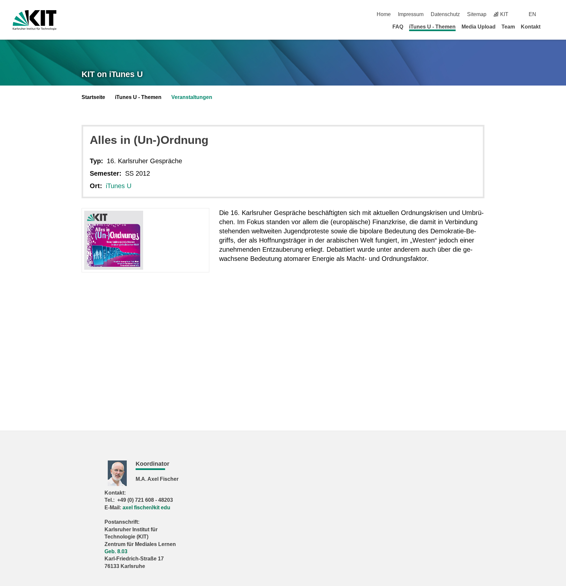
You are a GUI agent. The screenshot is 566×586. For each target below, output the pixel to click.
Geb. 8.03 (115, 551)
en (532, 14)
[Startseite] (551, 26)
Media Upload (479, 26)
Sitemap (476, 14)
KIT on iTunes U (112, 74)
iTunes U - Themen (432, 26)
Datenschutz (445, 14)
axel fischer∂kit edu (146, 507)
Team (508, 26)
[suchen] (550, 14)
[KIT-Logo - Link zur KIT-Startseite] (34, 20)
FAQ (397, 26)
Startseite (93, 97)
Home (384, 14)
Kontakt (530, 26)
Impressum (411, 14)
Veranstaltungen (191, 97)
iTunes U (118, 185)
